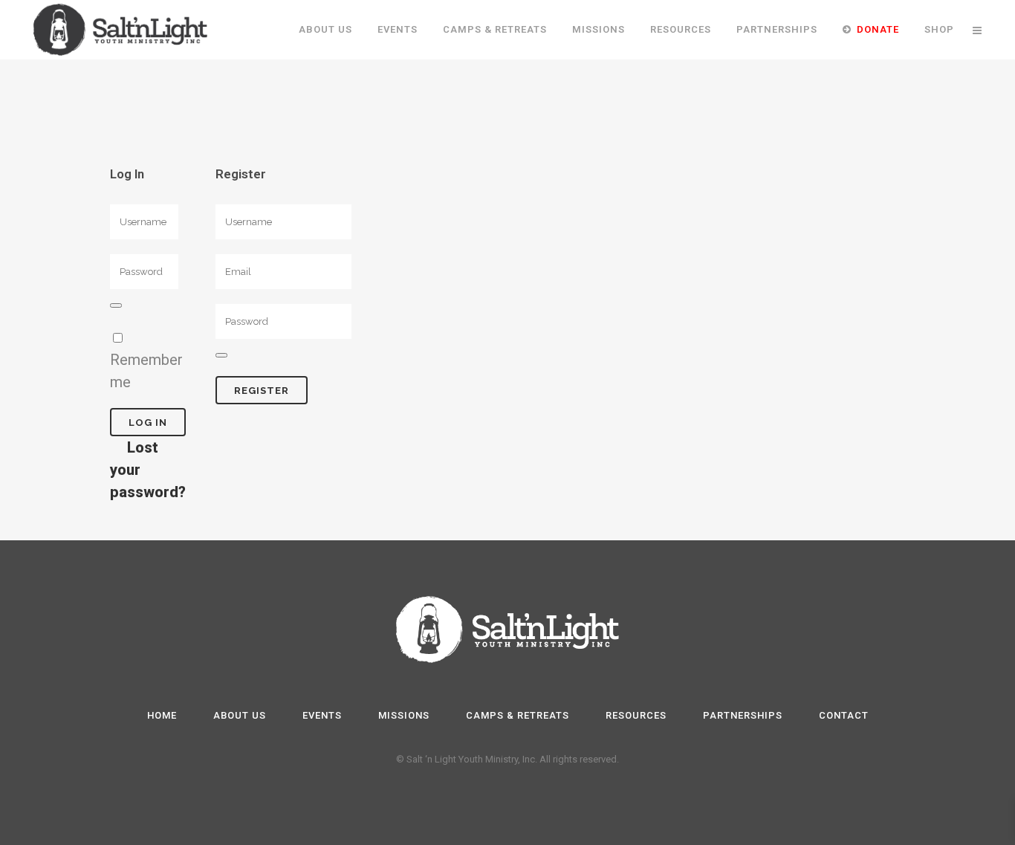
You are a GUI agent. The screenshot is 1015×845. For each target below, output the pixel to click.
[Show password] (116, 305)
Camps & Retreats (517, 715)
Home (162, 715)
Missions (403, 715)
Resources (636, 715)
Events (322, 715)
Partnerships (742, 715)
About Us (239, 715)
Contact (844, 715)
